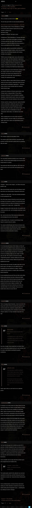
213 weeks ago (27, 148)
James (2, 133)
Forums (3, 7)
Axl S (2, 442)
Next (10, 12)
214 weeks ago (26, 127)
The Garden (11, 7)
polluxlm (3, 155)
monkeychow (4, 402)
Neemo (3, 15)
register (16, 5)
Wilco (2, 326)
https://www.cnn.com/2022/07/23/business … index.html (12, 24)
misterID (3, 301)
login (21, 5)
